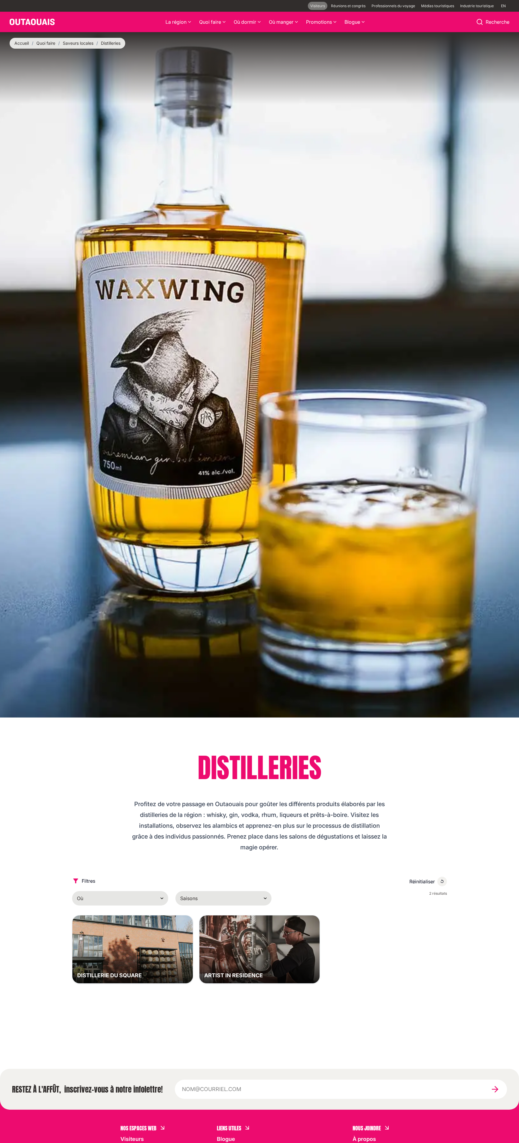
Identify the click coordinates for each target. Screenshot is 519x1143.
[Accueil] (32, 22)
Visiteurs (317, 6)
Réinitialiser (422, 881)
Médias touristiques (437, 6)
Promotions (319, 22)
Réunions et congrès (348, 6)
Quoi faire (210, 22)
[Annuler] (442, 881)
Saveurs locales (78, 43)
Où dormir (245, 22)
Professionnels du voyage (393, 6)
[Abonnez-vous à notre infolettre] (495, 1089)
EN (503, 6)
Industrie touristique (477, 6)
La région (176, 22)
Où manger (281, 22)
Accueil (21, 43)
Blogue (352, 22)
